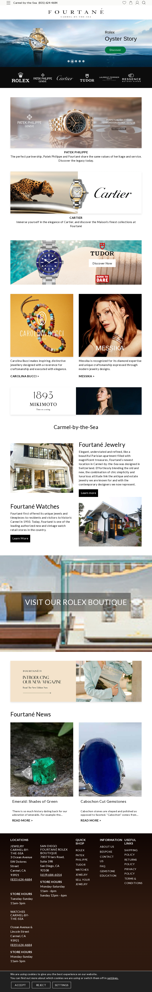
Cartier (76, 217)
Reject (41, 985)
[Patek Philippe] (43, 77)
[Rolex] (20, 77)
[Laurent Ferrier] (109, 77)
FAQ (102, 866)
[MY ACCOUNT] (137, 2)
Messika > (87, 376)
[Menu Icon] (8, 2)
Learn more (88, 493)
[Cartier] (65, 77)
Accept (20, 985)
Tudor (81, 864)
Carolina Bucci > (24, 376)
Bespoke (106, 851)
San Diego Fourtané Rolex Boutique (53, 849)
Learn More (20, 538)
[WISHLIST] (124, 2)
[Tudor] (87, 77)
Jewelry (82, 874)
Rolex (80, 850)
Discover (115, 49)
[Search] (144, 2)
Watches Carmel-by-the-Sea (19, 915)
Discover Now (102, 263)
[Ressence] (131, 77)
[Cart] (131, 2)
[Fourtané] (76, 12)
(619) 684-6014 (51, 874)
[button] (68, 61)
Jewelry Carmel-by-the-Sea (19, 849)
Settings (61, 985)
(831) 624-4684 (48, 2)
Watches (82, 869)
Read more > (22, 820)
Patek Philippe (76, 152)
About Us (107, 846)
